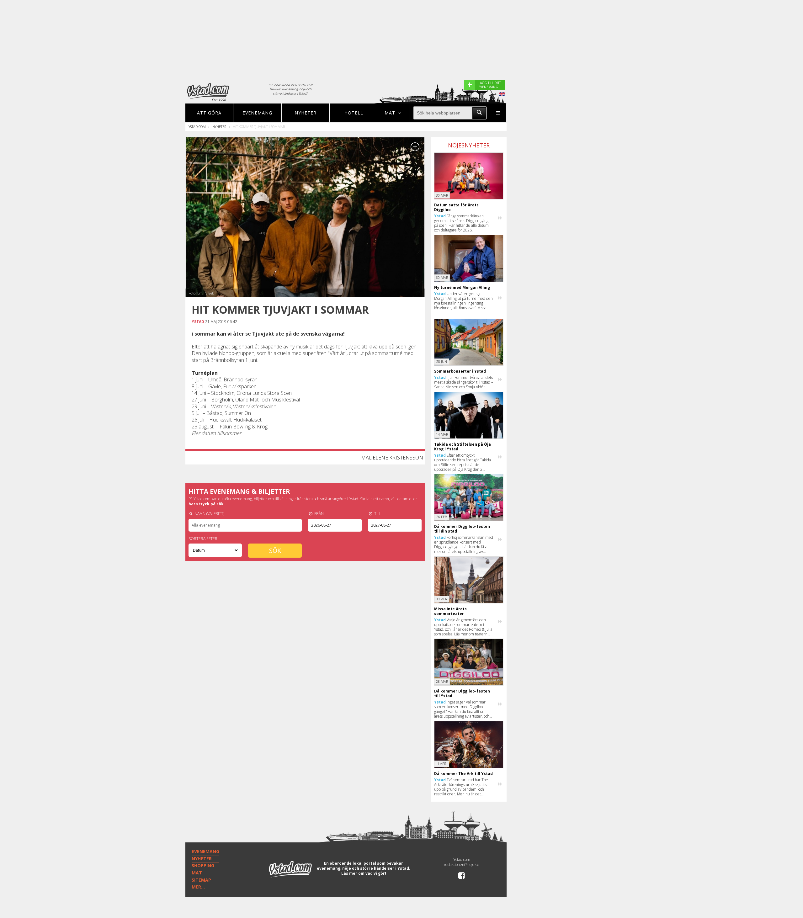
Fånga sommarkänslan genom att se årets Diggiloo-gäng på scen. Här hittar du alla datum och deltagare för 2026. (461, 223)
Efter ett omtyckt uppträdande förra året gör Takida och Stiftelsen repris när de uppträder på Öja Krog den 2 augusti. (462, 462)
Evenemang (257, 113)
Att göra (209, 113)
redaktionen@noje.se (461, 864)
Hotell (353, 113)
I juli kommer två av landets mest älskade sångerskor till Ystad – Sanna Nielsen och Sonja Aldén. (463, 382)
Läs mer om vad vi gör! (363, 873)
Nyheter (305, 113)
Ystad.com (197, 126)
